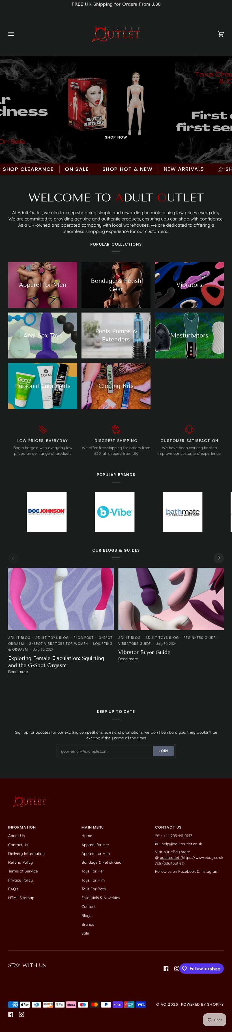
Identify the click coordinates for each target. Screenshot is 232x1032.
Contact (88, 906)
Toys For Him (93, 880)
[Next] (219, 558)
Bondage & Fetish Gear (102, 862)
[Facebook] (166, 968)
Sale (85, 933)
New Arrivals (161, 169)
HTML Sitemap (21, 897)
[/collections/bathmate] (153, 512)
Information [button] (22, 827)
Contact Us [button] (168, 827)
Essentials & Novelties (100, 897)
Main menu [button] (92, 827)
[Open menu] (16, 34)
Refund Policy (20, 862)
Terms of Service (23, 871)
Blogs (86, 915)
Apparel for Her (95, 844)
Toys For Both (93, 888)
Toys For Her (92, 871)
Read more (18, 671)
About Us (16, 835)
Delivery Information (26, 853)
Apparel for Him (95, 853)
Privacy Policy (20, 880)
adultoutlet (170, 857)
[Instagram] (176, 968)
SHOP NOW (116, 137)
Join (163, 750)
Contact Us (18, 844)
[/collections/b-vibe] (85, 512)
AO (164, 1004)
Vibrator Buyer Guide (144, 652)
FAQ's (13, 888)
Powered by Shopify (202, 1004)
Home (86, 835)
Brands (87, 924)
